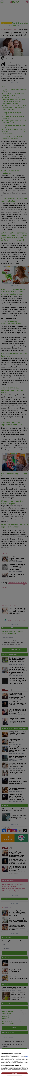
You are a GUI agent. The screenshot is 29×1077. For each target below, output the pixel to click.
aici (10, 1061)
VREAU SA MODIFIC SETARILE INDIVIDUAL (14, 1075)
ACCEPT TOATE (14, 1073)
